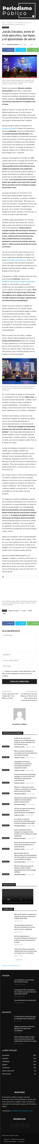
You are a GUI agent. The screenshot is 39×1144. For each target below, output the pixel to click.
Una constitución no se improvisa (25, 1000)
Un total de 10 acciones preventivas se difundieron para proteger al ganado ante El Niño (24, 821)
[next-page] (6, 878)
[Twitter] (22, 1125)
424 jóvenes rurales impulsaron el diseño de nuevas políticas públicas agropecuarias (25, 800)
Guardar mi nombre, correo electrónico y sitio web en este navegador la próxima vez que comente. (18, 673)
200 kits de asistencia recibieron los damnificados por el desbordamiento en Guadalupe (24, 810)
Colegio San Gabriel (9, 128)
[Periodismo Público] (3, 44)
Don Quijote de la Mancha (16, 260)
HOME (30, 610)
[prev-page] (3, 878)
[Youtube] (27, 1125)
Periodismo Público (13, 44)
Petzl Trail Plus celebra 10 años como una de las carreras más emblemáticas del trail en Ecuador (25, 1039)
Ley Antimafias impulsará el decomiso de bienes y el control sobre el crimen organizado (24, 927)
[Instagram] (17, 1125)
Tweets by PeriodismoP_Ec (11, 965)
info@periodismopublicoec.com (22, 1111)
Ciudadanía (10, 22)
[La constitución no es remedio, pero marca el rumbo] (7, 982)
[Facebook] (12, 1125)
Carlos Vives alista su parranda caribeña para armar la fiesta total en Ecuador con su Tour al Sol (25, 951)
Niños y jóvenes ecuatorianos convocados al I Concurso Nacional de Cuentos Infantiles (25, 753)
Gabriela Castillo (19, 747)
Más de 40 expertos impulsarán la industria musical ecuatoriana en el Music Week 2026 (25, 916)
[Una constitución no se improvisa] (7, 1003)
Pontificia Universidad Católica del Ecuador (18, 282)
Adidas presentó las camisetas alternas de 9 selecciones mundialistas (24, 1028)
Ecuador (24, 610)
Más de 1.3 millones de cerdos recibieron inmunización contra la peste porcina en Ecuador (25, 789)
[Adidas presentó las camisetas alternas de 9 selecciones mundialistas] (7, 1029)
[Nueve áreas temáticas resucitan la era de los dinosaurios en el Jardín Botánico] (7, 845)
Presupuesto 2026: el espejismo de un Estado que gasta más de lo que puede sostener (25, 992)
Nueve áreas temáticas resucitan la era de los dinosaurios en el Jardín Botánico (25, 844)
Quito (4, 613)
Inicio (3, 22)
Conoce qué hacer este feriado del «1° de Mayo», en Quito (10, 696)
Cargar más (18, 959)
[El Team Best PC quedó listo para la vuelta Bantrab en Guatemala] (7, 1019)
